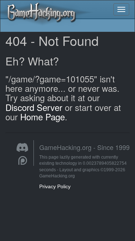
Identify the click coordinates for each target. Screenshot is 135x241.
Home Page (42, 116)
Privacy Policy (55, 186)
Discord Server (33, 107)
